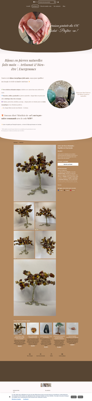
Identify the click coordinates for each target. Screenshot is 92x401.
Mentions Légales (16, 399)
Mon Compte (30, 356)
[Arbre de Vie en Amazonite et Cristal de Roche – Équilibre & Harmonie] (59, 329)
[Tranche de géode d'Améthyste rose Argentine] (72, 329)
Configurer (26, 399)
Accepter (73, 397)
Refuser (80, 397)
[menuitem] (75, 142)
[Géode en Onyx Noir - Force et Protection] (46, 329)
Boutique (16, 142)
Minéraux (21, 142)
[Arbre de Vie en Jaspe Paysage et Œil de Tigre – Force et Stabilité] (20, 329)
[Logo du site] (46, 385)
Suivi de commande (40, 356)
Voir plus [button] (59, 185)
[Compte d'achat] (58, 2)
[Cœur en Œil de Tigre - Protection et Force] (33, 329)
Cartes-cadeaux (62, 356)
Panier (51, 356)
